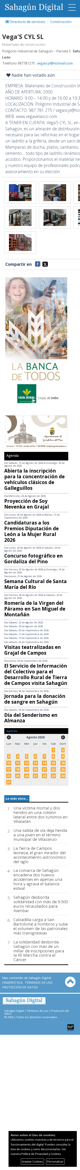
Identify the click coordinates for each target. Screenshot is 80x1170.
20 (35, 769)
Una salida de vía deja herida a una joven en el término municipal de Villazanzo (40, 835)
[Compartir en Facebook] (37, 264)
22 (53, 769)
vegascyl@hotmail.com (55, 63)
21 (44, 769)
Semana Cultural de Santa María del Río (35, 584)
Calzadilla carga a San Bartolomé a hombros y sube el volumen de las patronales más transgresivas (40, 926)
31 (8, 782)
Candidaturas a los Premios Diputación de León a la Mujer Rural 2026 (31, 531)
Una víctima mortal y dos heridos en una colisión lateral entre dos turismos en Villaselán (40, 815)
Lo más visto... (17, 798)
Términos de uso (38, 982)
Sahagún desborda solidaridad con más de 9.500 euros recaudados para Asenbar (40, 904)
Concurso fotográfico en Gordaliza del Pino (33, 558)
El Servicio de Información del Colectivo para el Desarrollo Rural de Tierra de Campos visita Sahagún (35, 674)
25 (17, 776)
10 (8, 763)
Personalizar (55, 1161)
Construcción (60, 21)
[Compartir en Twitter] (45, 264)
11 (17, 763)
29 (53, 776)
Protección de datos (20, 987)
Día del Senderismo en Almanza (30, 718)
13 (35, 763)
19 (26, 769)
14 (44, 763)
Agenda (12, 455)
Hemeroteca (12, 982)
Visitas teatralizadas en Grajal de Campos (32, 650)
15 (53, 763)
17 (8, 769)
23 (63, 769)
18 (17, 769)
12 (26, 763)
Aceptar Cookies (32, 1161)
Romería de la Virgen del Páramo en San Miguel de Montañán (34, 609)
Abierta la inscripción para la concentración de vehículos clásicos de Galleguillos (34, 479)
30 (63, 776)
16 (63, 763)
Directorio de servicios (27, 21)
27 (35, 776)
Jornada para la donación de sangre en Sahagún (34, 699)
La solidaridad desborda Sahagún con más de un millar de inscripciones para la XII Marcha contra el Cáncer (38, 951)
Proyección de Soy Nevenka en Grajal (26, 504)
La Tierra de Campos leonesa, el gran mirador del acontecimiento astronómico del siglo (39, 855)
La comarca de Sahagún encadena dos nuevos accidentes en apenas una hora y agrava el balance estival (37, 879)
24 (8, 776)
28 (44, 776)
